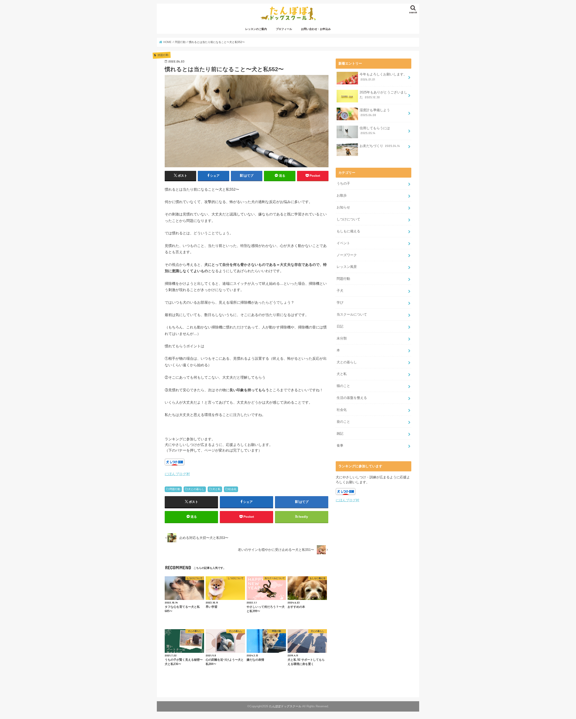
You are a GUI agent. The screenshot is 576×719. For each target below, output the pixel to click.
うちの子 (343, 183)
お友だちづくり (380, 146)
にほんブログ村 (177, 474)
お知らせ (343, 207)
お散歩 (342, 195)
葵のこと (343, 421)
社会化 (232, 489)
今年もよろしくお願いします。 (383, 76)
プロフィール (284, 29)
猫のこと (343, 386)
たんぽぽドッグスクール (285, 706)
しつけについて (348, 219)
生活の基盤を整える (352, 398)
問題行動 (174, 489)
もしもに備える (348, 231)
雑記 (340, 433)
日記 (340, 326)
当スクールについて (352, 314)
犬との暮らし (196, 489)
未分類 (342, 338)
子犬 (340, 290)
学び (340, 302)
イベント (343, 243)
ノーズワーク (347, 255)
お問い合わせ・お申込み (316, 29)
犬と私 (216, 489)
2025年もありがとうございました (383, 94)
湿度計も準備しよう (375, 112)
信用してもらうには (375, 130)
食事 (340, 445)
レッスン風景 (347, 267)
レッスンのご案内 (256, 29)
